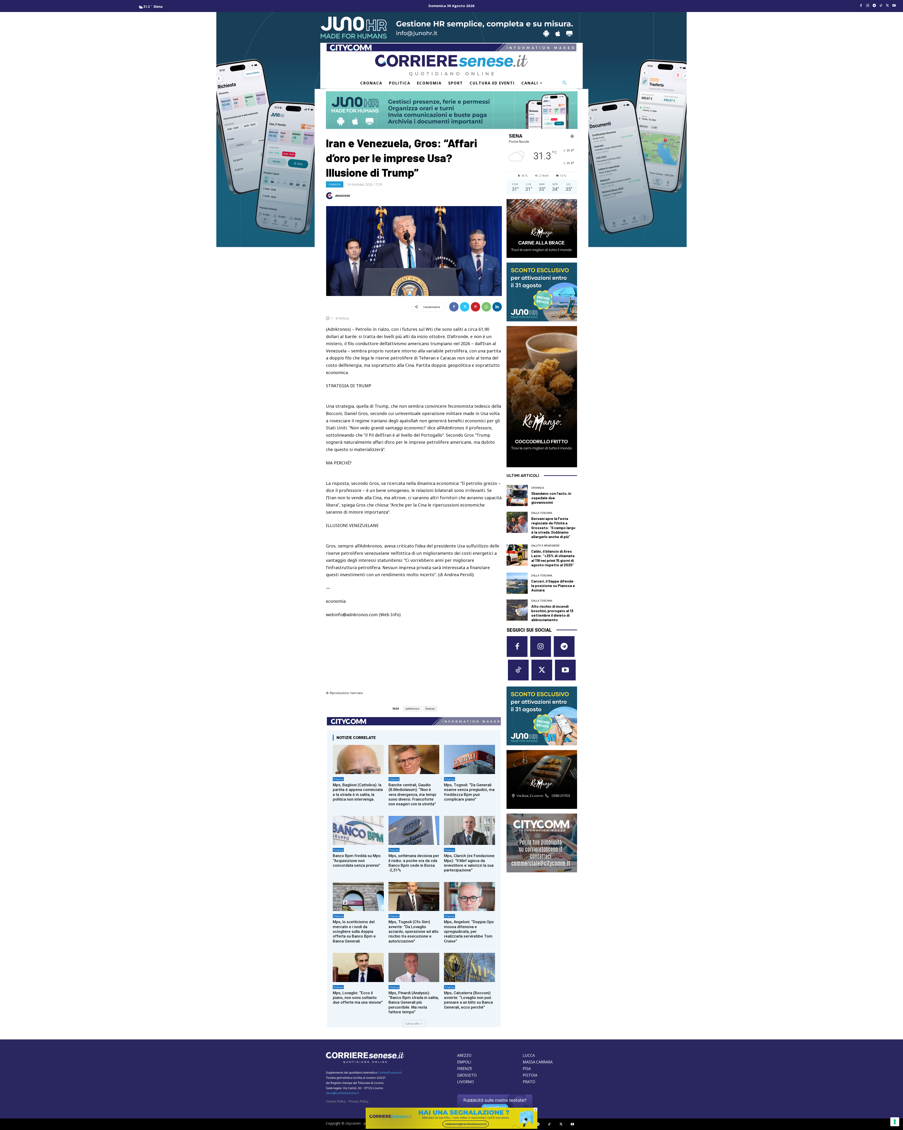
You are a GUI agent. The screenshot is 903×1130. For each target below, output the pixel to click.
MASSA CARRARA (538, 1062)
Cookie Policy (335, 1101)
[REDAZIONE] (330, 195)
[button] (564, 83)
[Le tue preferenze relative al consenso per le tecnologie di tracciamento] (894, 1121)
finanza (430, 708)
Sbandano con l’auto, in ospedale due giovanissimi (551, 497)
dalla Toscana (541, 513)
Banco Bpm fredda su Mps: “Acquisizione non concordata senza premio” (357, 860)
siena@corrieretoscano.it (342, 1093)
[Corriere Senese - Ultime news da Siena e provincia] (451, 65)
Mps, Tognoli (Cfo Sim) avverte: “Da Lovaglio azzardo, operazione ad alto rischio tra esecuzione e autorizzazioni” (413, 931)
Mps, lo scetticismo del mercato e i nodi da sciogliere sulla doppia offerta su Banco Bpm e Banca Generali (354, 931)
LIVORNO (465, 1081)
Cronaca (537, 488)
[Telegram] (874, 5)
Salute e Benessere (545, 545)
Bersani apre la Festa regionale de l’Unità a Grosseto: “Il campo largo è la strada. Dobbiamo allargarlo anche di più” (553, 527)
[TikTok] (881, 5)
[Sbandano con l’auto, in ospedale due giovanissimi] (517, 495)
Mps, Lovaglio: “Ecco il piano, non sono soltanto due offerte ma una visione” (358, 997)
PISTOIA (530, 1075)
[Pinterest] (475, 306)
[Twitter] (887, 5)
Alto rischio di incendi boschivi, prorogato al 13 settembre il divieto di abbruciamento (552, 613)
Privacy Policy (358, 1101)
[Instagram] (867, 5)
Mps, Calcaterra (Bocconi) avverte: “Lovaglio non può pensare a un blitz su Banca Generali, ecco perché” (468, 1000)
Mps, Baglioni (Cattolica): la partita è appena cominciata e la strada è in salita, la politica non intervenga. (358, 792)
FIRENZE (464, 1068)
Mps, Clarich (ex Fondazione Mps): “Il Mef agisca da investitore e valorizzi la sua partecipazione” (469, 862)
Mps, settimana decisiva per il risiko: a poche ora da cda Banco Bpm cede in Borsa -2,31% (413, 862)
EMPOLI (464, 1062)
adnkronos (412, 708)
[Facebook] (861, 5)
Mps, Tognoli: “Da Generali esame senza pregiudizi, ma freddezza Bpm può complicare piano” (469, 792)
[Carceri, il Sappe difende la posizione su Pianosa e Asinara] (517, 583)
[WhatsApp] (486, 306)
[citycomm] (451, 1128)
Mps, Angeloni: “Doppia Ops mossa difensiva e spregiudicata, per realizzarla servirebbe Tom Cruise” (469, 931)
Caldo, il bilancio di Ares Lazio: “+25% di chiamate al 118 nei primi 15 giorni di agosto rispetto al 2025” (553, 558)
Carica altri (412, 1024)
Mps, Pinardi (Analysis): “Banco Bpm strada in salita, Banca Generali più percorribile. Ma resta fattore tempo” (413, 1002)
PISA (527, 1068)
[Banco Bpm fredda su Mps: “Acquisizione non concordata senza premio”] (358, 830)
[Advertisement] (414, 657)
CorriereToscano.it (390, 1072)
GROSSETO (467, 1075)
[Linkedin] (497, 306)
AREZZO (464, 1055)
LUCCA (529, 1055)
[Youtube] (894, 5)
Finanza (335, 184)
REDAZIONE (342, 195)
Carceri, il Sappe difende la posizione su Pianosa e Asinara (553, 585)
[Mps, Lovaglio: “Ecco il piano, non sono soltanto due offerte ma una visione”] (358, 967)
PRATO (529, 1081)
